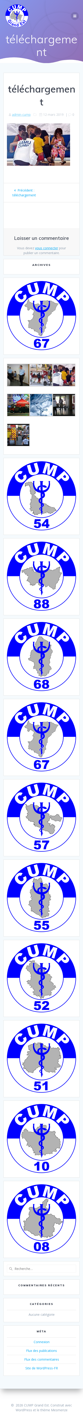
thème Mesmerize (54, 1410)
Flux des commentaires (41, 1359)
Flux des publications (41, 1350)
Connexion (42, 1342)
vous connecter (46, 248)
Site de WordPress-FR (41, 1368)
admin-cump (21, 114)
